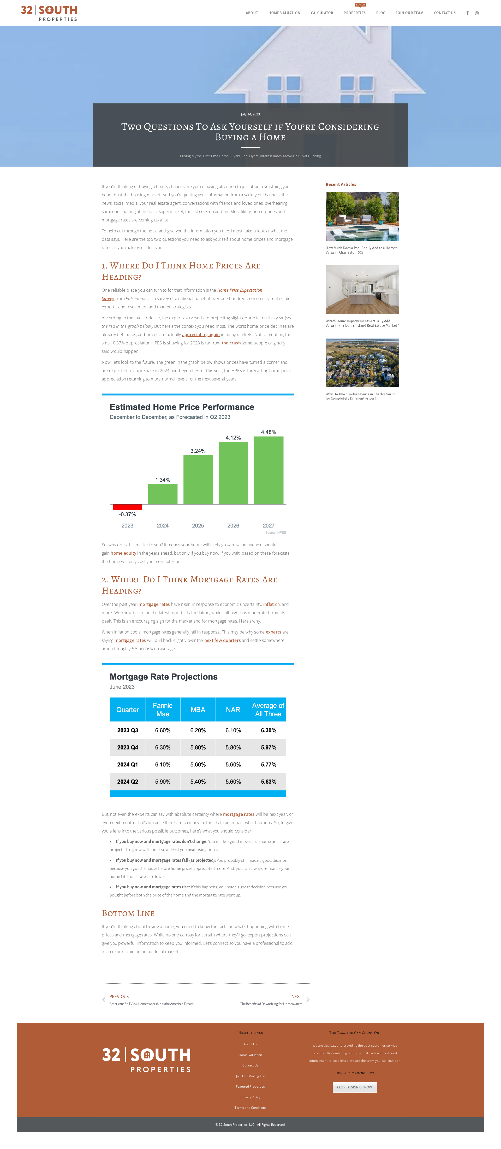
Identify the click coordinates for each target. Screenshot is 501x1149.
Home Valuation (250, 1055)
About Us (250, 1044)
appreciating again (201, 334)
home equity (123, 553)
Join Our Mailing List (250, 1076)
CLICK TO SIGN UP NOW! (355, 1087)
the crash (231, 343)
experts (274, 632)
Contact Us (250, 1065)
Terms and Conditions (250, 1107)
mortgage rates (154, 604)
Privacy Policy (250, 1097)
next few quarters (222, 640)
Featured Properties (250, 1086)
